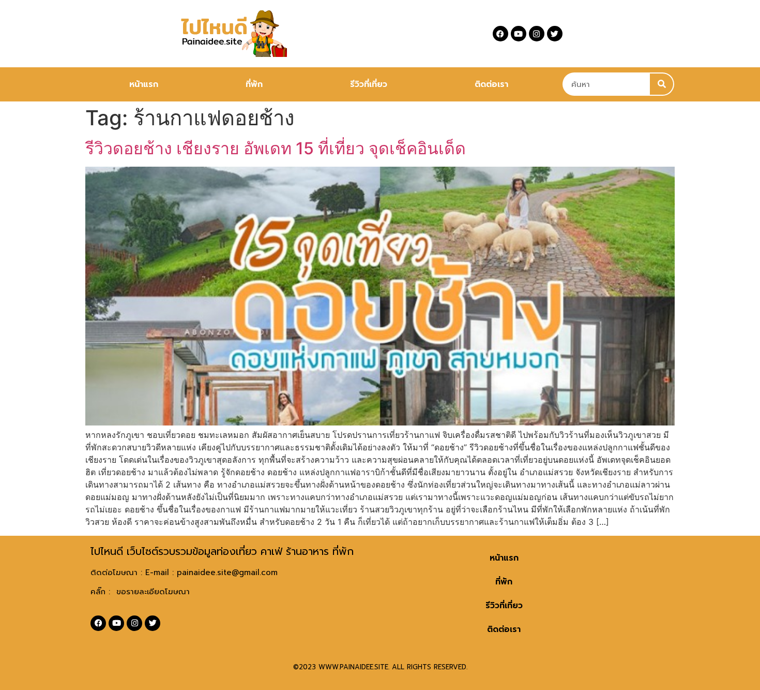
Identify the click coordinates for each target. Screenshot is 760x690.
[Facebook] (500, 33)
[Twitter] (555, 33)
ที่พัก (254, 84)
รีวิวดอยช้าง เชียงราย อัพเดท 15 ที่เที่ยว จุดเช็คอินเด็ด (275, 148)
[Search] (661, 84)
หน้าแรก (143, 84)
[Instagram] (536, 33)
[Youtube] (518, 33)
